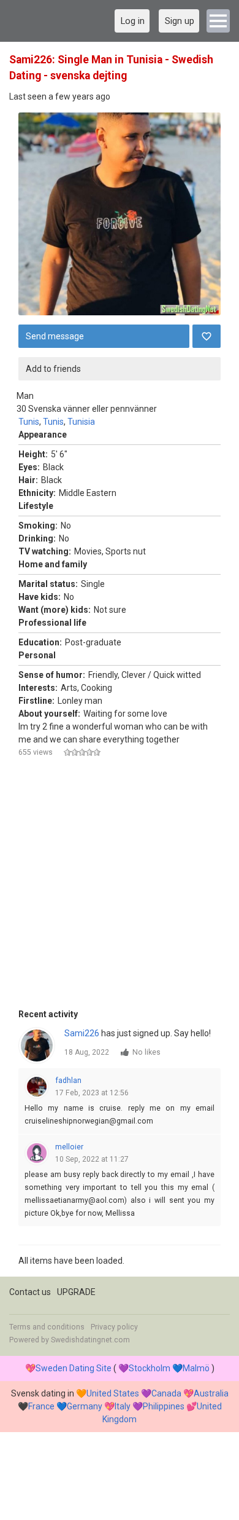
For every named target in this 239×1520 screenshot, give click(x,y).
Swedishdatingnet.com (90, 1340)
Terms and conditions (47, 1327)
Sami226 (81, 1033)
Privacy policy (114, 1327)
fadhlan (68, 1080)
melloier (69, 1147)
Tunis (28, 422)
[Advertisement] (119, 888)
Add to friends (53, 369)
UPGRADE (76, 1292)
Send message (55, 336)
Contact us (30, 1292)
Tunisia (81, 422)
